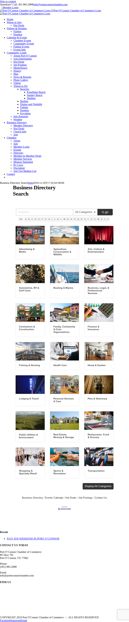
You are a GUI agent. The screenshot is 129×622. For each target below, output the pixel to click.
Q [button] (78, 219)
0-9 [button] (20, 219)
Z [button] (108, 219)
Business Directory (32, 497)
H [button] (49, 219)
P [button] (74, 219)
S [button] (84, 219)
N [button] (68, 219)
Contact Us (101, 497)
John (30, 182)
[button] (98, 486)
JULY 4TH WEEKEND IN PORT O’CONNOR (33, 538)
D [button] (35, 219)
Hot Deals (70, 497)
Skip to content (8, 1)
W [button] (98, 219)
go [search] (106, 212)
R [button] (81, 219)
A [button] (25, 219)
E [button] (39, 219)
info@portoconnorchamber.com (51, 4)
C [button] (32, 219)
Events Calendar (54, 497)
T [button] (88, 219)
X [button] (101, 219)
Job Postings (85, 497)
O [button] (71, 219)
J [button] (54, 219)
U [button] (91, 219)
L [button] (61, 219)
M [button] (64, 219)
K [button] (58, 219)
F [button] (42, 219)
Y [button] (104, 219)
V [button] (94, 219)
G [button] (45, 219)
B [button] (29, 219)
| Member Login (9, 7)
